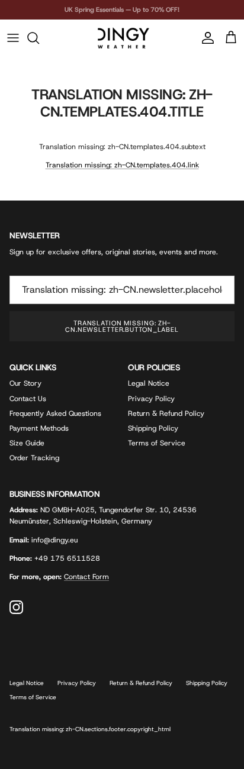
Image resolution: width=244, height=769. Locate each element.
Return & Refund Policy (166, 413)
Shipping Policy (153, 428)
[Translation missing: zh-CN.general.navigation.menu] (13, 38)
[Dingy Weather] (122, 37)
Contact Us (27, 398)
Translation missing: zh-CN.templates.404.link (122, 165)
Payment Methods (39, 428)
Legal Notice (148, 383)
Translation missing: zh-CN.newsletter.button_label (122, 326)
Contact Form (86, 576)
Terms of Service (156, 443)
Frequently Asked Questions (55, 413)
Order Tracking (34, 458)
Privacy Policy (151, 398)
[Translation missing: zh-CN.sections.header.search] (39, 38)
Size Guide (26, 443)
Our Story (25, 383)
